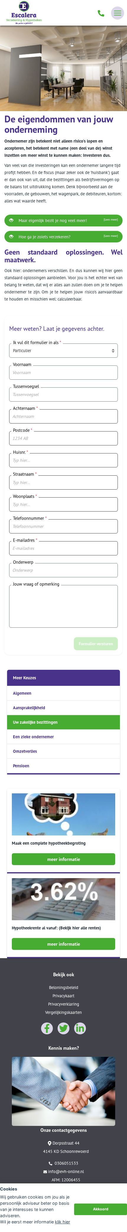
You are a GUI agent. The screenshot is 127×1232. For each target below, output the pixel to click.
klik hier (62, 1221)
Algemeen (22, 693)
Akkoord (100, 1209)
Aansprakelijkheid (29, 707)
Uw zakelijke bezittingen (35, 722)
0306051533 (65, 1163)
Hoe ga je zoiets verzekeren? (67, 236)
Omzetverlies (25, 751)
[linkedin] (80, 1028)
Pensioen (21, 765)
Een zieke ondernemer (33, 736)
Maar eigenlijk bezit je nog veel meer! (67, 220)
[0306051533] (101, 13)
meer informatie (63, 859)
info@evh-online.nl (66, 1171)
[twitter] (63, 1028)
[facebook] (47, 1028)
